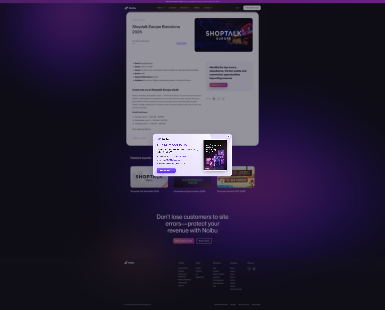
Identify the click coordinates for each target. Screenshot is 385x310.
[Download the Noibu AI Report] (192, 155)
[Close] (228, 136)
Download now (165, 170)
